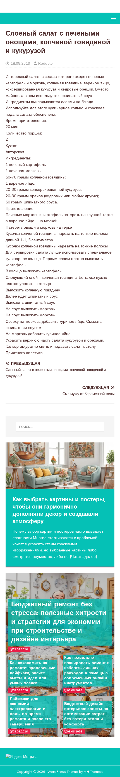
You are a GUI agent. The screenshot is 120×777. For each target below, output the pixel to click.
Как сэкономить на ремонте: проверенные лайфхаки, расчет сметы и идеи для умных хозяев (32, 673)
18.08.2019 (20, 63)
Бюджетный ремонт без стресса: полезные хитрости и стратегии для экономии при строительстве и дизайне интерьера (58, 622)
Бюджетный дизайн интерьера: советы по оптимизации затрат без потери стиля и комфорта (86, 714)
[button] (112, 18)
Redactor (46, 63)
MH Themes (93, 771)
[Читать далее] (83, 556)
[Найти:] (60, 427)
